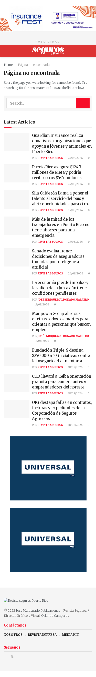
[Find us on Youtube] (18, 656)
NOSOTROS (13, 635)
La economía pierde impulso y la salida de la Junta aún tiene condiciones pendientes (60, 288)
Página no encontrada (34, 65)
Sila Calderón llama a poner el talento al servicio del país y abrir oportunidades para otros (61, 198)
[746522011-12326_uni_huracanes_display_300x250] (48, 468)
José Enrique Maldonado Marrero (63, 299)
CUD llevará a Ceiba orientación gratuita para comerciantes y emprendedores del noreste (61, 381)
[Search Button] (90, 51)
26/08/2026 (75, 273)
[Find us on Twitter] (12, 656)
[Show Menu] (6, 51)
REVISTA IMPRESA (42, 635)
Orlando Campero (54, 616)
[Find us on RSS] (25, 656)
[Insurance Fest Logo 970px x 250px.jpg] (48, 18)
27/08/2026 (75, 158)
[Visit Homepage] (48, 51)
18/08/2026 (41, 341)
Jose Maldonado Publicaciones (38, 610)
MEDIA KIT (70, 635)
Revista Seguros (50, 158)
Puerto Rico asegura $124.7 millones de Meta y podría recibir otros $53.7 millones (57, 172)
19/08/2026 (41, 304)
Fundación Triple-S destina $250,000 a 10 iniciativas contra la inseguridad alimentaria (61, 355)
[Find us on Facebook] (5, 656)
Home (8, 65)
